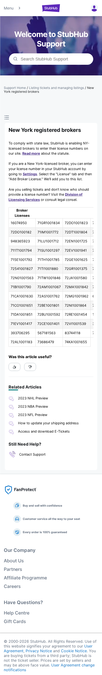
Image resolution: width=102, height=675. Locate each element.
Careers (12, 586)
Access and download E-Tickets (44, 431)
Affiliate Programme (25, 578)
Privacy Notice (39, 650)
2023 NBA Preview (33, 406)
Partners (13, 569)
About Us (14, 561)
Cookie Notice (74, 650)
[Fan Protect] (21, 495)
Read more (31, 153)
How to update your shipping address (48, 423)
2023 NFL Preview (32, 415)
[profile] (93, 8)
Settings (30, 174)
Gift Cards (15, 621)
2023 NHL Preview (33, 398)
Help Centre (16, 613)
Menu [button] (9, 8)
